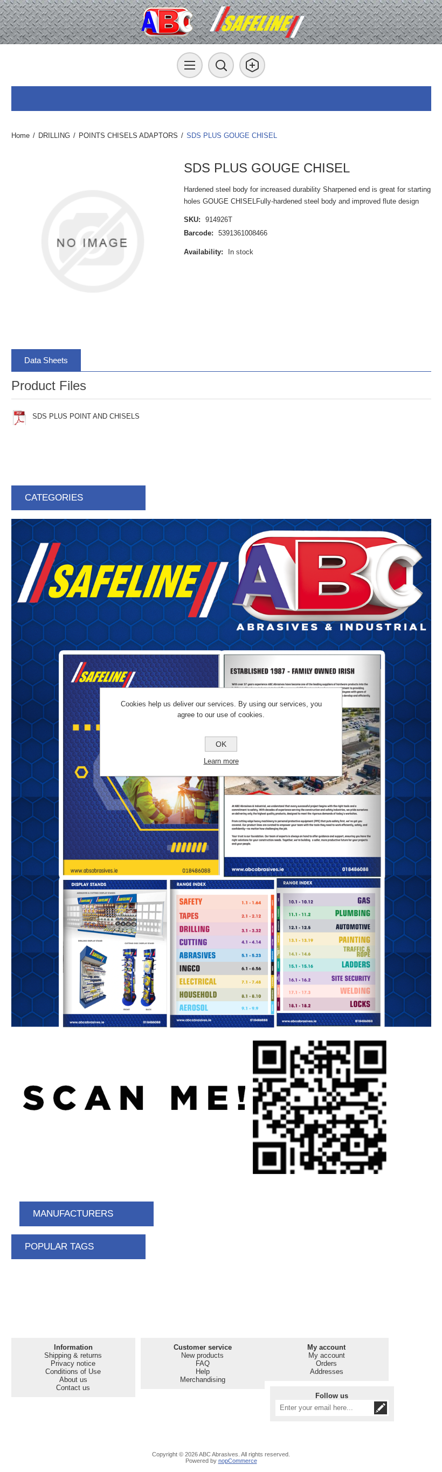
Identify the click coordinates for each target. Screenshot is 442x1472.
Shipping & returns (73, 1355)
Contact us (73, 1388)
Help (203, 1371)
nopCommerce (237, 1460)
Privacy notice (73, 1363)
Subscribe (380, 1408)
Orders (326, 1363)
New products (202, 1355)
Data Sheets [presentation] (46, 360)
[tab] (46, 360)
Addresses (326, 1371)
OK (221, 744)
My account (326, 1355)
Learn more (221, 761)
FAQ (203, 1363)
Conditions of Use (73, 1371)
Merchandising (202, 1380)
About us (73, 1380)
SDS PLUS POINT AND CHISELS (86, 416)
